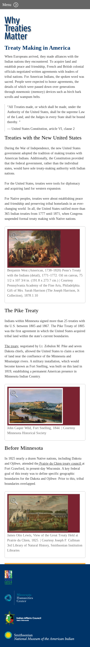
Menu (7, 5)
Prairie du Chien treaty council (60, 463)
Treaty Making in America (37, 48)
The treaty (11, 346)
